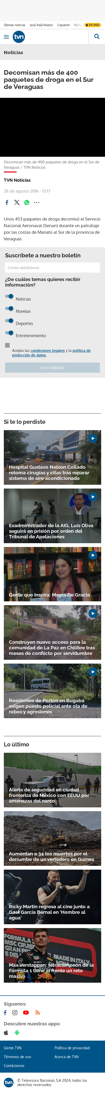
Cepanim (63, 25)
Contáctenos (14, 1065)
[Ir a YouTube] (27, 1013)
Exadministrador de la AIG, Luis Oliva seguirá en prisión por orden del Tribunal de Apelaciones (51, 531)
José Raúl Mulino (41, 25)
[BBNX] (9, 1082)
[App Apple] (7, 1032)
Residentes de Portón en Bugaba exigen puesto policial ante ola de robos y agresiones (48, 706)
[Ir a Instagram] (15, 1013)
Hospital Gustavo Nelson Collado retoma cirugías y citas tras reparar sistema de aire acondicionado (49, 472)
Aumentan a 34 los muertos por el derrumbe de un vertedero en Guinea (51, 856)
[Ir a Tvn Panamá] (50, 37)
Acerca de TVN (66, 1057)
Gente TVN (12, 1048)
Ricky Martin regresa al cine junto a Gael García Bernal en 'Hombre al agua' (49, 912)
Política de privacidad (72, 1048)
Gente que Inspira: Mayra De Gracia (49, 595)
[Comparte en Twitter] (17, 202)
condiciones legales (48, 350)
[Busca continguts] (96, 36)
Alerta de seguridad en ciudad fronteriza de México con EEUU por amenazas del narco (49, 795)
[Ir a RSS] (39, 1013)
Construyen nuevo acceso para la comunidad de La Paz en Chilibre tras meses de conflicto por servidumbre (52, 647)
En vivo (94, 24)
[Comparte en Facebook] (7, 202)
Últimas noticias (14, 25)
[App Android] (18, 1032)
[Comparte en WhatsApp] (27, 202)
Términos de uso (17, 1057)
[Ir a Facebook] (6, 1013)
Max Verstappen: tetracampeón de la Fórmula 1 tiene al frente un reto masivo (51, 970)
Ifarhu (78, 25)
